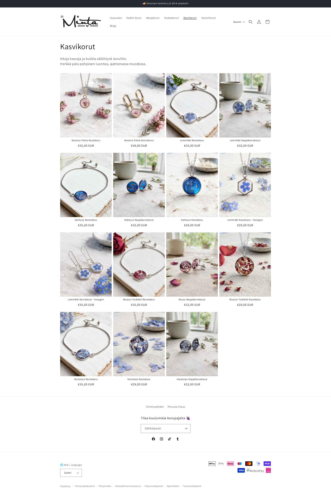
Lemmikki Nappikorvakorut (245, 140)
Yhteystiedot (105, 486)
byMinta (66, 486)
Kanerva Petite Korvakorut (139, 140)
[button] (250, 22)
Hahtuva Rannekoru (86, 219)
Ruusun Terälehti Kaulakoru (245, 299)
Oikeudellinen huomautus (128, 486)
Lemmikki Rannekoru (192, 140)
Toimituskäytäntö (192, 486)
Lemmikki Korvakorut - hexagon (86, 299)
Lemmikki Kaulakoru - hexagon (245, 219)
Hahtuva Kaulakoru (192, 219)
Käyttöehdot (173, 486)
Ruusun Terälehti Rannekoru (139, 299)
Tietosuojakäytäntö (85, 486)
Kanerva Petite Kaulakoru (86, 140)
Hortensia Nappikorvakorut (192, 379)
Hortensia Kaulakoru (138, 379)
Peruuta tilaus (176, 406)
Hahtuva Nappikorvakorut (139, 219)
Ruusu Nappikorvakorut (192, 299)
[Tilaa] (186, 428)
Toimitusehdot (155, 406)
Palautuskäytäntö (154, 486)
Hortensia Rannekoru (86, 379)
